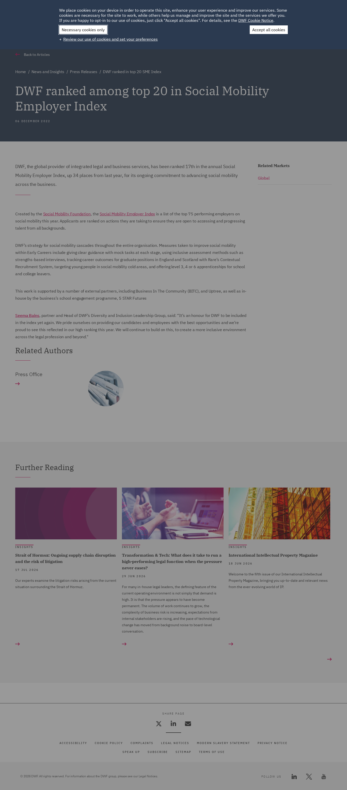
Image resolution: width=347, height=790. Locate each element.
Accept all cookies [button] (268, 29)
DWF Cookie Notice (255, 20)
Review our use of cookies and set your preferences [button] (110, 39)
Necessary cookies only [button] (83, 29)
